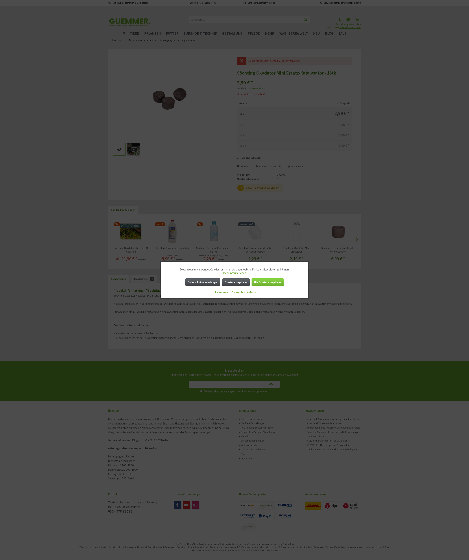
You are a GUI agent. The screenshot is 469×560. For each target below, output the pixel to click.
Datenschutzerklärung (244, 292)
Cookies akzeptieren (236, 282)
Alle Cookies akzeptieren (268, 282)
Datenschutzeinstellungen (203, 282)
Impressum (221, 292)
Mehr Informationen (234, 273)
